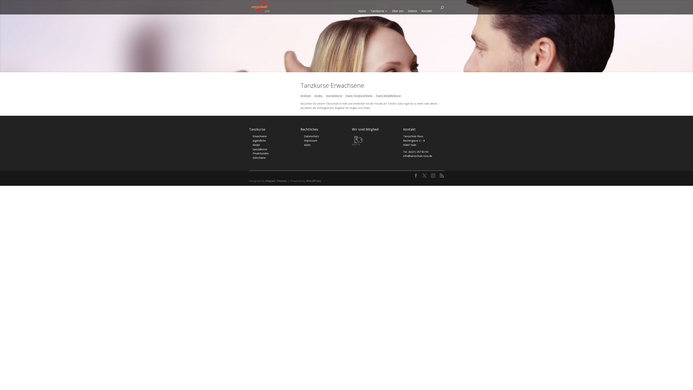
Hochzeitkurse (334, 95)
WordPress (313, 181)
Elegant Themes (276, 181)
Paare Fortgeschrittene (359, 95)
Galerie (412, 11)
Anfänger (305, 95)
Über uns (397, 11)
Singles (318, 95)
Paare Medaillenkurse (388, 95)
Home (362, 11)
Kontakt (427, 11)
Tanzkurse (377, 11)
